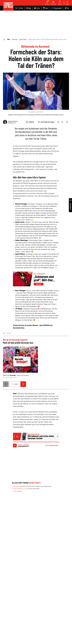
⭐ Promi (37, 8)
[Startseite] (4, 39)
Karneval (14, 39)
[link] (8, 5)
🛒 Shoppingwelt (56, 8)
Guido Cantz (23, 39)
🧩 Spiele (67, 8)
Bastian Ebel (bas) (13, 121)
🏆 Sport (45, 8)
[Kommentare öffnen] (58, 122)
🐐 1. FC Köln (19, 8)
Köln (8, 39)
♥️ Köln (28, 8)
